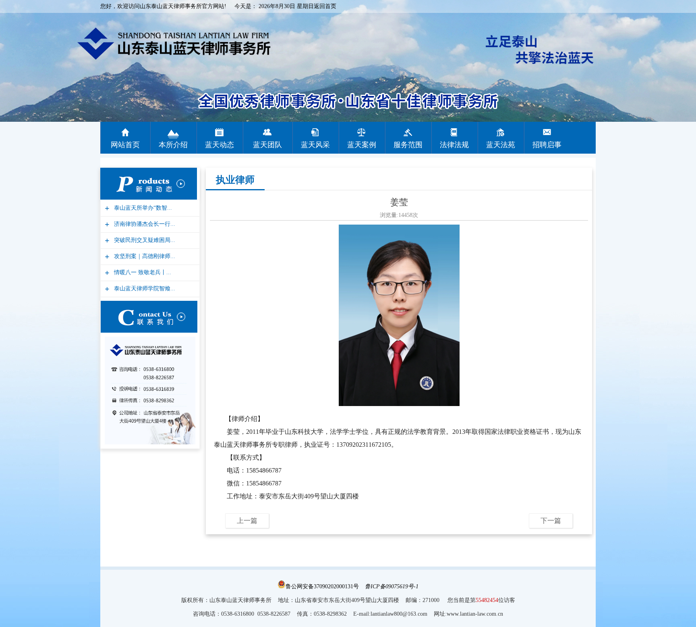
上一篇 (247, 521)
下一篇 (551, 521)
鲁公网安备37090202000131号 (322, 586)
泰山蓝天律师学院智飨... (143, 288)
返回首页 (325, 6)
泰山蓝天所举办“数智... (142, 208)
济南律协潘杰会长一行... (143, 224)
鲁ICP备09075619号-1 (391, 586)
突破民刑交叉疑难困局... (143, 240)
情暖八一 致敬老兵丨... (141, 272)
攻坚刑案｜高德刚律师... (143, 256)
